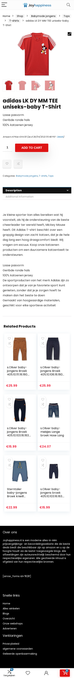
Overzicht (9, 618)
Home (6, 16)
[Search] (68, 5)
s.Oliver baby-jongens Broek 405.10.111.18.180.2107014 (18, 372)
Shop (20, 16)
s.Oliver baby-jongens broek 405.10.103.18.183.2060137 (52, 494)
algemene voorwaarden (18, 648)
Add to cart (31, 147)
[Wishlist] (28, 673)
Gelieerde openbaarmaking (20, 653)
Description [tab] (14, 190)
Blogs (6, 613)
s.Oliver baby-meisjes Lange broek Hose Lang (52, 431)
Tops (67, 16)
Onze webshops (13, 623)
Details (60, 136)
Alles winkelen (11, 608)
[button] (69, 34)
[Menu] (4, 5)
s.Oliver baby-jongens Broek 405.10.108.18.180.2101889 (51, 372)
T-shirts (14, 21)
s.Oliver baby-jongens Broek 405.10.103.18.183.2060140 (19, 433)
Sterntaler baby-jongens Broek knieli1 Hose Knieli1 (17, 494)
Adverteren (10, 628)
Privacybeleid (11, 643)
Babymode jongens (43, 16)
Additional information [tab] (20, 196)
